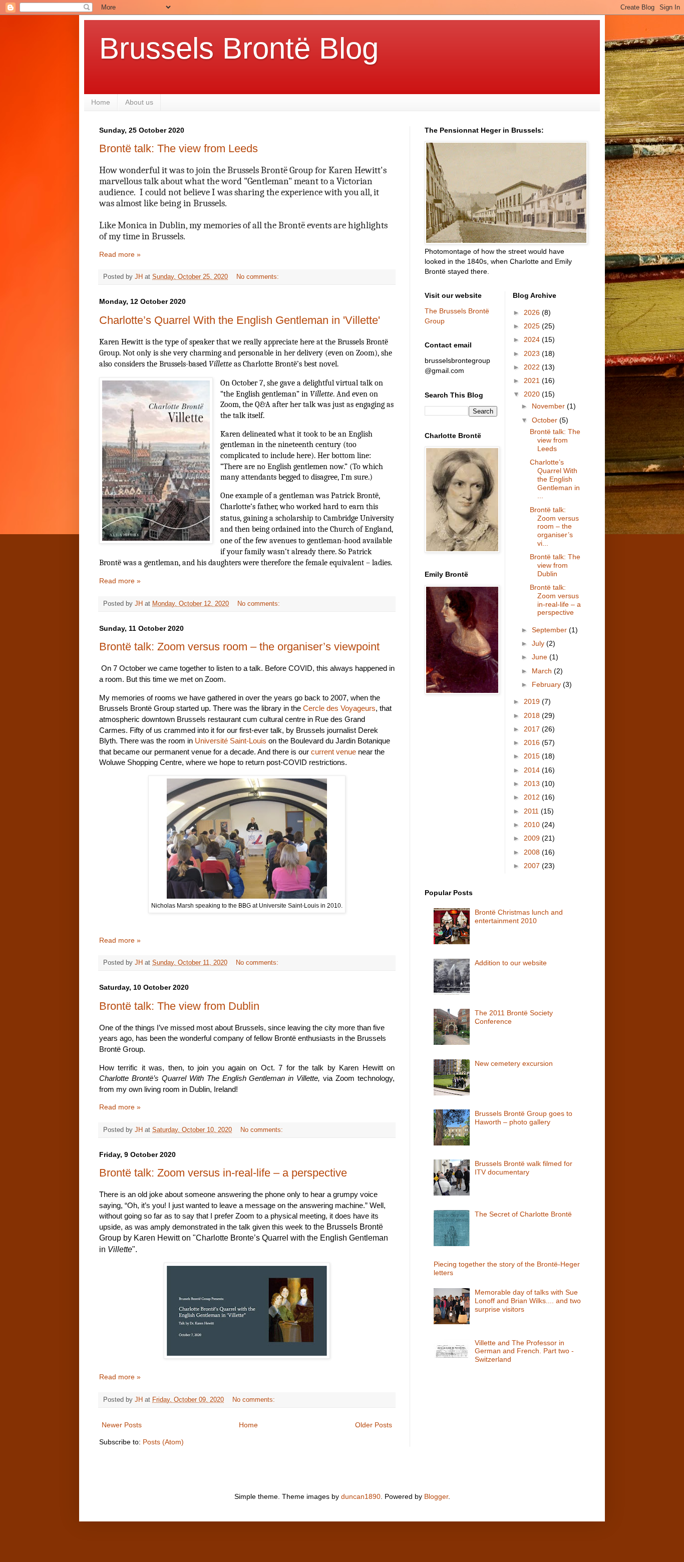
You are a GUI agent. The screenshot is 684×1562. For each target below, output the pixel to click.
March (543, 671)
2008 (533, 852)
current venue (333, 751)
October (545, 420)
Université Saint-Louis (230, 740)
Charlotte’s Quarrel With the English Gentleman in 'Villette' (239, 320)
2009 (533, 838)
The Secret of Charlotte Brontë (523, 1214)
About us (139, 102)
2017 (533, 729)
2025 (533, 326)
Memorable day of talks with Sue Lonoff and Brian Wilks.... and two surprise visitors (528, 1300)
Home (100, 102)
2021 (533, 380)
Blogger (436, 1496)
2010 (533, 825)
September (550, 630)
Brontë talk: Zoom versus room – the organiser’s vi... (554, 526)
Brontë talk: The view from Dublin (179, 1006)
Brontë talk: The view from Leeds (178, 148)
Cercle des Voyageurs (339, 708)
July (539, 643)
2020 (533, 394)
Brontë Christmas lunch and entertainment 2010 (519, 916)
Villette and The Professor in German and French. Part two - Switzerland (524, 1351)
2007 (533, 866)
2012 (533, 797)
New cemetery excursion (514, 1063)
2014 (533, 770)
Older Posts (373, 1425)
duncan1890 (361, 1496)
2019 (533, 701)
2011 (532, 811)
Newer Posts (122, 1425)
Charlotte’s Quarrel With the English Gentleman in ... (555, 479)
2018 (533, 715)
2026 (533, 312)
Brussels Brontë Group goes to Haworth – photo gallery (523, 1117)
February (547, 684)
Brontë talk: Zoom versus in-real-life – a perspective (223, 1172)
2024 (533, 339)
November (549, 406)
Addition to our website (511, 963)
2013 (533, 783)
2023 (533, 353)
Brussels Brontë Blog (239, 48)
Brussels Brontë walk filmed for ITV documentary (523, 1167)
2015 (533, 756)
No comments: (258, 276)
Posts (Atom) (163, 1442)
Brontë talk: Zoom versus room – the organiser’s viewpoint (239, 646)
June (540, 657)
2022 (533, 367)
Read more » (120, 254)
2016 (533, 742)
